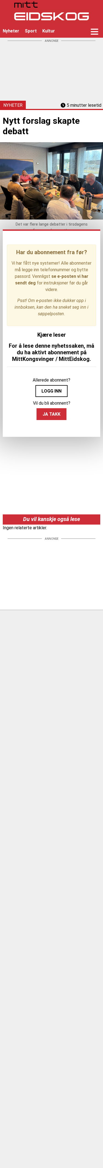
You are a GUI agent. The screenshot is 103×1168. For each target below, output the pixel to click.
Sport (31, 31)
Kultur (48, 31)
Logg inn (51, 391)
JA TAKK (51, 414)
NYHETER (13, 105)
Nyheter (11, 31)
